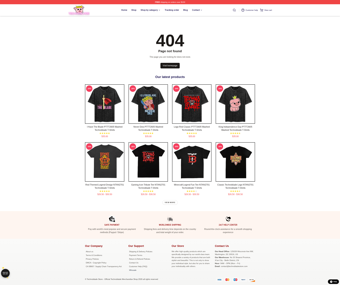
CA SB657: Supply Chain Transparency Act (104, 266)
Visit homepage (170, 65)
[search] (234, 10)
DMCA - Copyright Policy (96, 263)
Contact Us (133, 263)
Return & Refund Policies (139, 259)
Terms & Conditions (94, 255)
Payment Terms (135, 255)
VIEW (104, 121)
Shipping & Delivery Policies (140, 251)
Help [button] (335, 282)
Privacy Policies (92, 259)
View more (170, 202)
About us (89, 251)
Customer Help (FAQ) (138, 266)
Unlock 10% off (5, 273)
